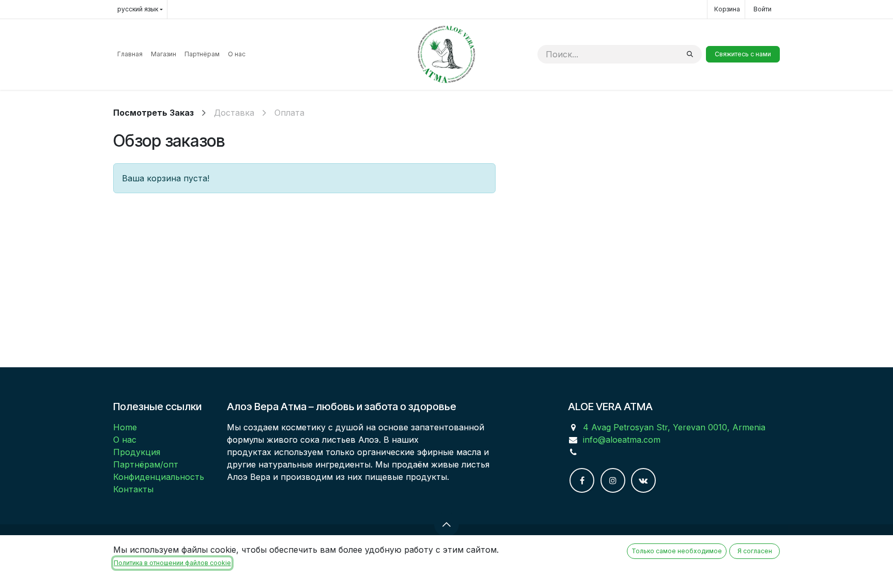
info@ (594, 439)
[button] (446, 524)
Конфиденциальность (158, 477)
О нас (124, 439)
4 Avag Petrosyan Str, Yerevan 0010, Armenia (674, 427)
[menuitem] (130, 54)
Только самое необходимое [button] (677, 551)
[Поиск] (690, 54)
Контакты (133, 489)
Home (125, 427)
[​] (581, 480)
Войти (762, 9)
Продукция (136, 452)
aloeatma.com (633, 439)
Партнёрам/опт (145, 464)
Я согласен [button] (754, 551)
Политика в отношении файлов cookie (172, 563)
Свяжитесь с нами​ (743, 54)
